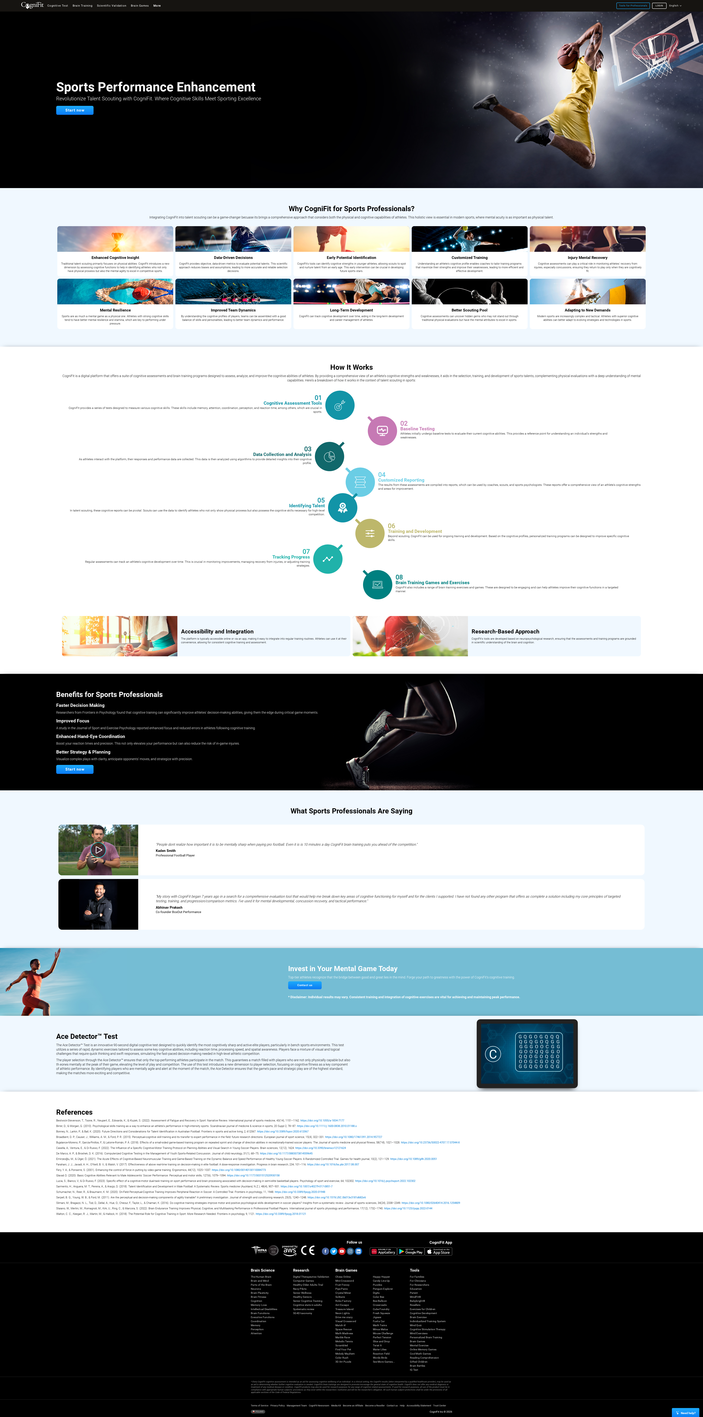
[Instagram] (350, 1251)
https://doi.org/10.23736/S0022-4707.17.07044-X (430, 1142)
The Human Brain (261, 1276)
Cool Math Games (420, 1353)
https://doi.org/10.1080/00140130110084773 (239, 1170)
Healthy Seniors (302, 1296)
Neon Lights (342, 1313)
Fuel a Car (379, 1321)
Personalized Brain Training (426, 1337)
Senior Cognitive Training (307, 1300)
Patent (414, 1292)
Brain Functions (260, 1313)
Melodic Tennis (344, 1341)
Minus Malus (380, 1329)
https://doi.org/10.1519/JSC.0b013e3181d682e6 (337, 1197)
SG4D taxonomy (302, 1313)
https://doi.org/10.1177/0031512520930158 (253, 1175)
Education (416, 1288)
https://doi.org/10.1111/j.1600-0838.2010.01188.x (327, 1126)
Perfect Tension (382, 1337)
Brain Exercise (418, 1317)
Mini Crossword (344, 1280)
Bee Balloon (380, 1300)
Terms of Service (259, 1405)
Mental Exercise (419, 1345)
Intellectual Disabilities (264, 1309)
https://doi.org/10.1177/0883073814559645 (286, 1153)
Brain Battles (417, 1365)
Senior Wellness (302, 1292)
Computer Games (303, 1280)
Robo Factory (343, 1300)
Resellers (415, 1304)
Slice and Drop (381, 1341)
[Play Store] (410, 1251)
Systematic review (304, 1309)
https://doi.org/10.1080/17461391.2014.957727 (353, 1137)
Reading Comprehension (424, 1357)
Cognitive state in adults (307, 1304)
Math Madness (344, 1333)
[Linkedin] (358, 1251)
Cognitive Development (423, 1313)
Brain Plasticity (260, 1292)
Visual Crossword (345, 1321)
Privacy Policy (277, 1405)
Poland (259, 1411)
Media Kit (336, 1405)
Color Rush (341, 1357)
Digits (376, 1292)
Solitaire (340, 1296)
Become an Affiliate (353, 1405)
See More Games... (384, 1361)
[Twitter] (333, 1251)
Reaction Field (381, 1353)
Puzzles (377, 1284)
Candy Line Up (381, 1280)
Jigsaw (377, 1317)
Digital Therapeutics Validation (311, 1276)
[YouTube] (342, 1251)
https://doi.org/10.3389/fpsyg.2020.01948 (300, 1192)
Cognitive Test (57, 5)
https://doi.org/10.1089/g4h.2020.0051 (413, 1159)
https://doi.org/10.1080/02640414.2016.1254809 (431, 1203)
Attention (256, 1333)
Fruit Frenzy (342, 1284)
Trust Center (439, 1405)
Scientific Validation (111, 5)
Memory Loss (259, 1304)
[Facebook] (325, 1251)
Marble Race (342, 1337)
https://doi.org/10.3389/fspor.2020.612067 (282, 1131)
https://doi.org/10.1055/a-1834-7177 (322, 1120)
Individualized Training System (428, 1321)
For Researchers (419, 1284)
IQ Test (414, 1369)
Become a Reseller (375, 1405)
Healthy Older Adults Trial (308, 1284)
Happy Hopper (381, 1276)
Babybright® (417, 1300)
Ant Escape (342, 1304)
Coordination (258, 1321)
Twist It (377, 1345)
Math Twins (380, 1325)
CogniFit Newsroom (319, 1405)
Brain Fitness (258, 1296)
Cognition (256, 1300)
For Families (417, 1276)
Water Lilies (379, 1349)
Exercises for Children (422, 1309)
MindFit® (415, 1296)
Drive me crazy (344, 1317)
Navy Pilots (299, 1288)
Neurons (256, 1288)
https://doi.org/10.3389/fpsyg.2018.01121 (281, 1214)
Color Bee (378, 1296)
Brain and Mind (260, 1280)
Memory (256, 1325)
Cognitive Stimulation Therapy (427, 1329)
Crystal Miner (343, 1292)
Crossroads (380, 1304)
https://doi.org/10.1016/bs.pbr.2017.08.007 (333, 1164)
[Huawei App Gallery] (383, 1251)
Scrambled (341, 1345)
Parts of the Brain (261, 1284)
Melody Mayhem (345, 1353)
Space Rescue (343, 1329)
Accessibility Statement (419, 1405)
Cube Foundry (381, 1309)
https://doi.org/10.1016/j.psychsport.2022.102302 (385, 1181)
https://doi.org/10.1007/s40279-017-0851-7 (306, 1186)
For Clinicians (418, 1280)
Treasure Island (344, 1309)
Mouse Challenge (383, 1333)
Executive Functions (262, 1317)
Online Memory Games (423, 1349)
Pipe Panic (341, 1288)
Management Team (297, 1405)
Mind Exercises (418, 1333)
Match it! (340, 1325)
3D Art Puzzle (343, 1361)
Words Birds (380, 1357)
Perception (257, 1329)
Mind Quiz (416, 1325)
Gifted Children (418, 1361)
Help (402, 1405)
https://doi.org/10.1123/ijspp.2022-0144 (408, 1208)
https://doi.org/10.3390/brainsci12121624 (320, 1148)
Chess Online (343, 1276)
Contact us (392, 1405)
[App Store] (438, 1251)
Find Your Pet (343, 1349)
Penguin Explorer (383, 1288)
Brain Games (417, 1341)
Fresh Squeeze (381, 1313)
